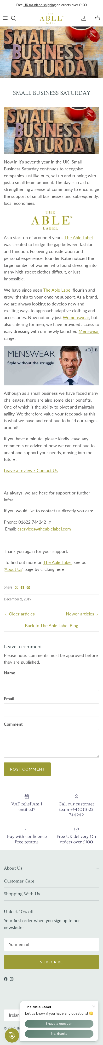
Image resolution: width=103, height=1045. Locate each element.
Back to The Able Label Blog (51, 625)
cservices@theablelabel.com (44, 528)
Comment (13, 724)
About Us (13, 569)
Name (9, 672)
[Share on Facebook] (22, 587)
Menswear (89, 331)
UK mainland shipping (39, 5)
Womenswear (76, 317)
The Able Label (78, 237)
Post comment (27, 769)
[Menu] (5, 18)
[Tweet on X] (16, 587)
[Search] (16, 18)
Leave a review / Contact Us (31, 470)
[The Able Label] (51, 18)
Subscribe (51, 962)
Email (9, 698)
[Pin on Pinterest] (28, 587)
